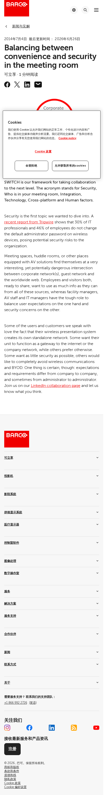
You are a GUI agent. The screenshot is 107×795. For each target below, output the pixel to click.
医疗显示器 (11, 524)
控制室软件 (11, 542)
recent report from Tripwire (29, 222)
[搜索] (85, 10)
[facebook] (7, 85)
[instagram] (7, 728)
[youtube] (96, 728)
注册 (12, 749)
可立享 (8, 457)
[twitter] (17, 85)
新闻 (7, 652)
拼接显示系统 (13, 512)
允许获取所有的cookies (70, 165)
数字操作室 (11, 573)
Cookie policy (67, 138)
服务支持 (10, 616)
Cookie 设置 (43, 151)
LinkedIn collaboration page (55, 385)
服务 (7, 591)
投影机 (8, 476)
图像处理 (10, 561)
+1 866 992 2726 (20, 703)
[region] (51, 144)
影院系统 (10, 494)
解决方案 (10, 603)
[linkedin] (27, 85)
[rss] (74, 728)
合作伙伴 (10, 634)
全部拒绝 (31, 165)
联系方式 (10, 664)
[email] (38, 85)
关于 (7, 682)
